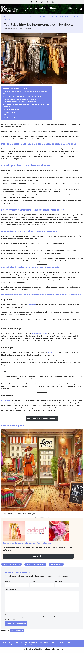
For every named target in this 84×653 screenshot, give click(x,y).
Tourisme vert (56, 564)
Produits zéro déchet (35, 564)
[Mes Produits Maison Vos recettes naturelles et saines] (10, 9)
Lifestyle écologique (49, 17)
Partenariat (33, 642)
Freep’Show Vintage (39, 333)
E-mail (33, 582)
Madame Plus (6, 400)
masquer (23, 88)
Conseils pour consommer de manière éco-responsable (26, 17)
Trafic (3, 376)
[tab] (35, 517)
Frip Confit (32, 305)
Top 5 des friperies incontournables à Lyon (19, 514)
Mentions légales (58, 642)
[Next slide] (79, 473)
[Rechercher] (81, 9)
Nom (7, 582)
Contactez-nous (7, 642)
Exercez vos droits (8, 645)
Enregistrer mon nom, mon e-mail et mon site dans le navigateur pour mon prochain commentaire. (39, 618)
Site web (58, 582)
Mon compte (44, 642)
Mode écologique (17, 630)
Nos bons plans (21, 642)
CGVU (69, 642)
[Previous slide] (4, 473)
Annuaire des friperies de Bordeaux (42, 419)
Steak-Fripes (52, 352)
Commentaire (11, 589)
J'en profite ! (38, 556)
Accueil (6, 17)
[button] (28, 10)
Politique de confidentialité (27, 645)
